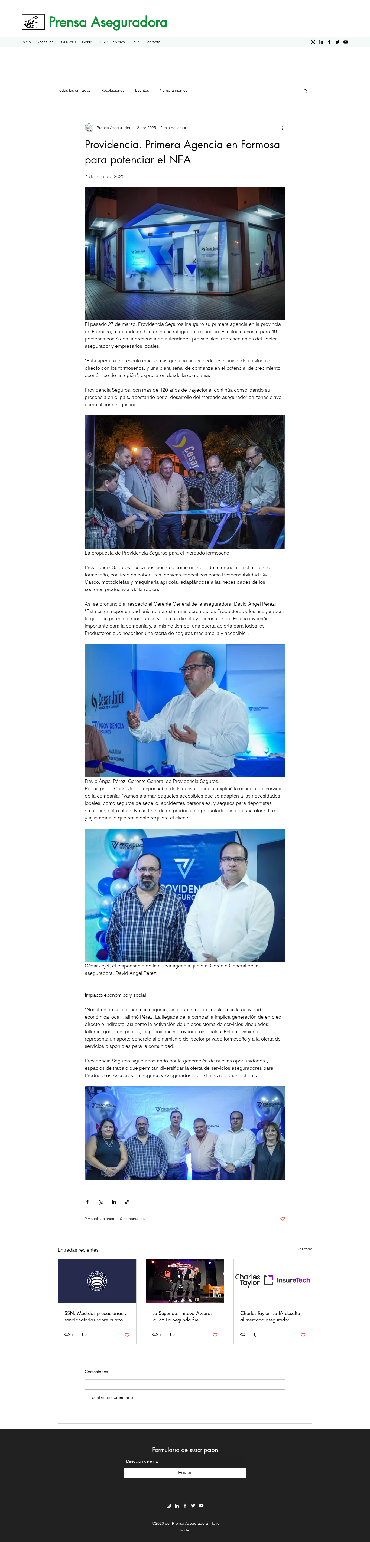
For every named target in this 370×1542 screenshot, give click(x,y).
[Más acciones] (282, 127)
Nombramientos (173, 90)
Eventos (142, 90)
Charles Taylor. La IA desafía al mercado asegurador (270, 1316)
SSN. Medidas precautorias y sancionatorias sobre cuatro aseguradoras (95, 1316)
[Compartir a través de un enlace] (127, 1202)
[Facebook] (329, 42)
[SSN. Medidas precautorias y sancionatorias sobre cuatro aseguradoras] (97, 1281)
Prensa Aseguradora (108, 22)
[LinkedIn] (321, 42)
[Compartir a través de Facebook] (87, 1202)
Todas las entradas (74, 90)
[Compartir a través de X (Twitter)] (100, 1202)
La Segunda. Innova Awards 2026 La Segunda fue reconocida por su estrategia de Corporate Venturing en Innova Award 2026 (182, 1316)
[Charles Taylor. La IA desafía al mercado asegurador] (273, 1281)
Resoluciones (112, 90)
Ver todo (304, 1248)
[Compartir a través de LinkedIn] (113, 1202)
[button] (305, 90)
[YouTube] (345, 42)
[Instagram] (313, 42)
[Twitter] (337, 42)
